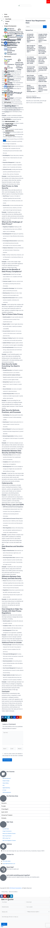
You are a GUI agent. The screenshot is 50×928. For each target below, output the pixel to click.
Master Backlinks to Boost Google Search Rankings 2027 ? (31, 88)
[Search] (45, 26)
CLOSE (48, 1)
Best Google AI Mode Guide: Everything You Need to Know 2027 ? (31, 48)
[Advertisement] (12, 58)
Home (5, 14)
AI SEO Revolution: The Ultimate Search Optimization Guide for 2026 (42, 78)
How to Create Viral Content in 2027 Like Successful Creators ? (42, 60)
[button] (2, 717)
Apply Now (25, 1)
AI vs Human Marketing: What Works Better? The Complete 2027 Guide (31, 60)
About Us (6, 16)
